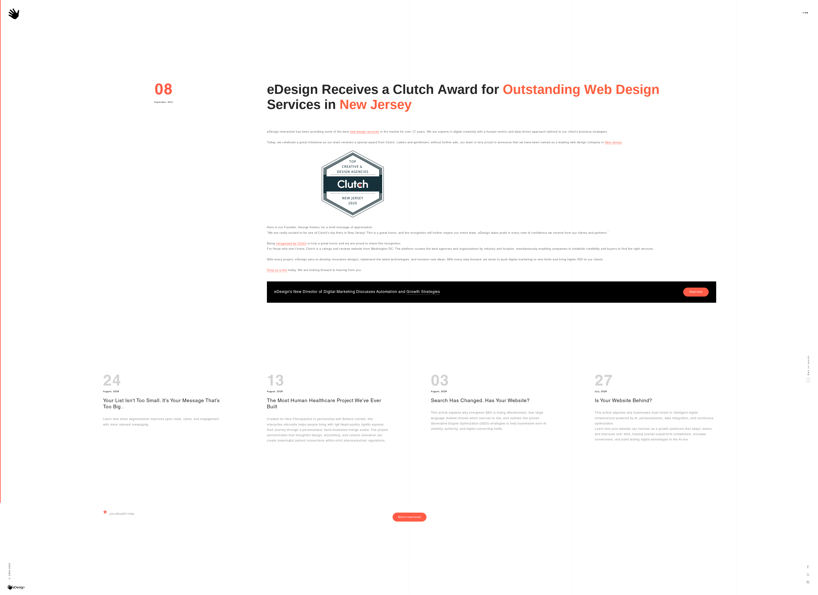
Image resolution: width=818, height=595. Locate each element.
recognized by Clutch (291, 243)
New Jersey (613, 142)
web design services (364, 131)
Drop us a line (277, 270)
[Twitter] (807, 575)
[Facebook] (807, 567)
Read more (695, 292)
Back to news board (409, 517)
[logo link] (14, 14)
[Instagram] (807, 582)
